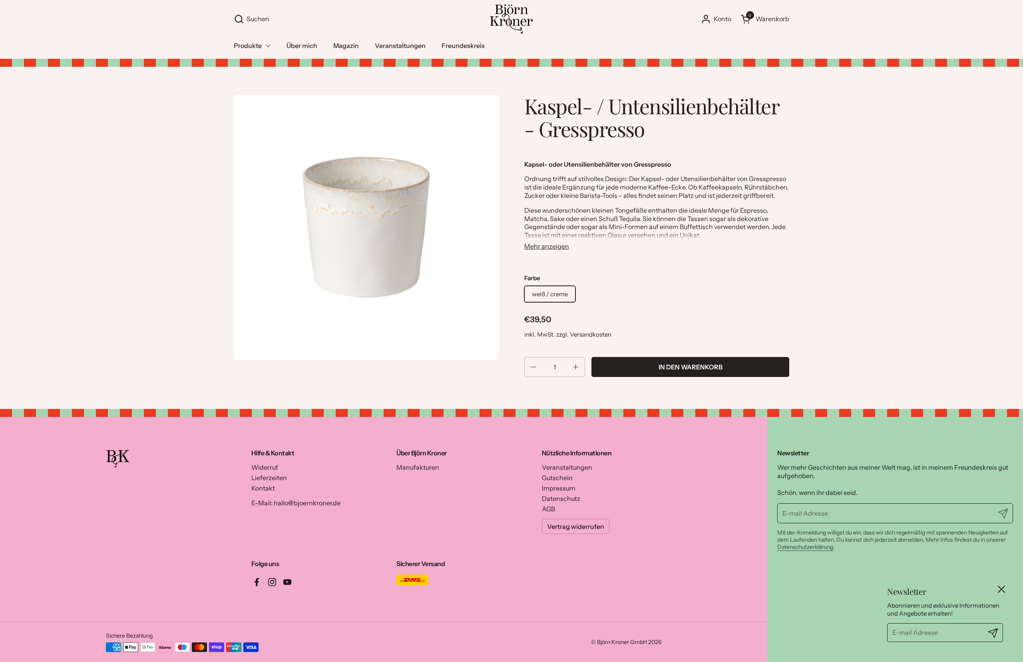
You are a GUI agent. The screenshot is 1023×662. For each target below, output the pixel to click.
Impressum (558, 488)
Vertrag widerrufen (575, 526)
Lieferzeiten (269, 478)
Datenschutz (561, 498)
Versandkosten (590, 334)
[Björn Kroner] (511, 19)
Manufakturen (417, 467)
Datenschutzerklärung (805, 546)
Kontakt (263, 488)
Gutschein (557, 478)
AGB (548, 509)
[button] (357, 19)
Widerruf (264, 467)
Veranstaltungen (567, 467)
